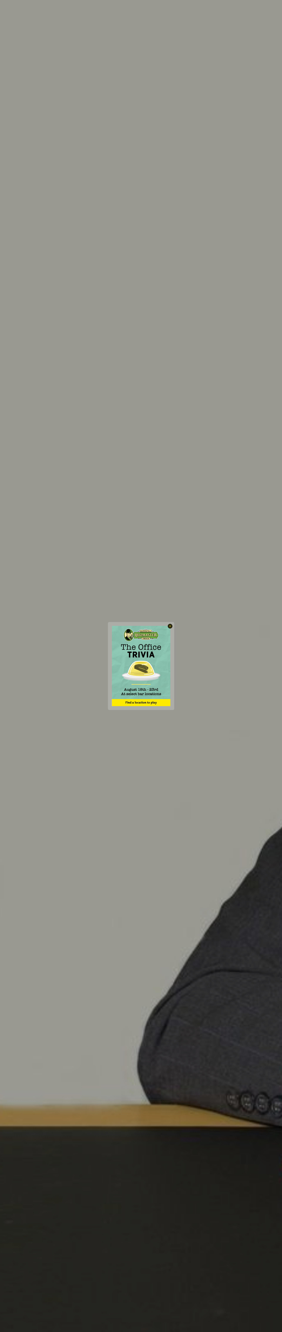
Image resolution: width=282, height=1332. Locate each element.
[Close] (170, 626)
